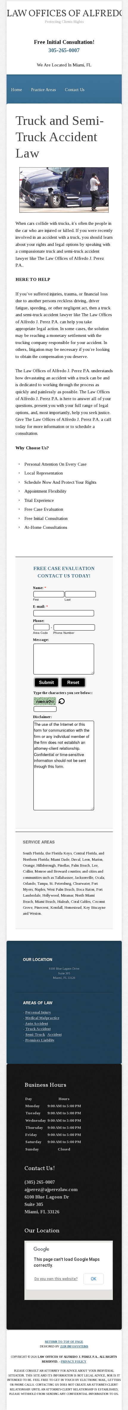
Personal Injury (38, 1012)
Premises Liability (39, 1040)
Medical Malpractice (42, 1018)
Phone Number (63, 632)
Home (16, 89)
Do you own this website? (56, 1279)
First (36, 599)
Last (68, 599)
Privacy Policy (73, 1361)
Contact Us (75, 89)
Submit (46, 682)
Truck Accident (38, 1029)
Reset (73, 682)
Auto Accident (36, 1023)
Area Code (40, 632)
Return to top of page (64, 1341)
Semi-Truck (35, 1034)
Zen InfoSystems (74, 1346)
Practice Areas (43, 89)
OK (93, 1279)
